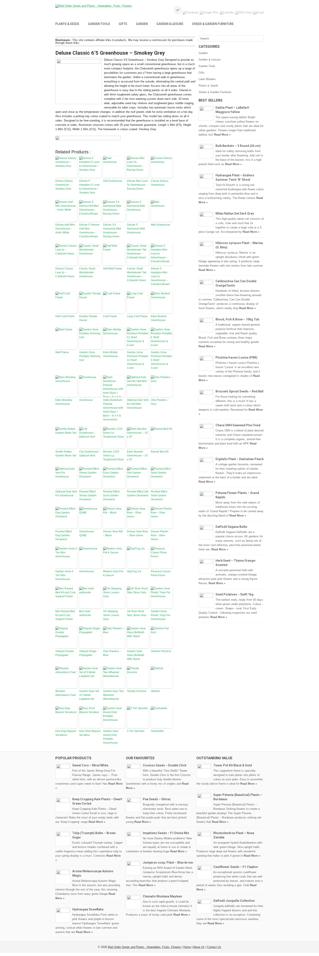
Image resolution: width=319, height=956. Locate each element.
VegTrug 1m (134, 571)
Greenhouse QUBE (86, 533)
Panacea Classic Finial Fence (161, 573)
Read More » (222, 134)
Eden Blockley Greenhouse (63, 401)
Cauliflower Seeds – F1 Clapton (235, 867)
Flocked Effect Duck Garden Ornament (111, 495)
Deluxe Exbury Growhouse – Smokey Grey (64, 184)
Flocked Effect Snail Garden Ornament (159, 495)
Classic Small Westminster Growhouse (87, 272)
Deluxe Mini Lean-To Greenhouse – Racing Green (138, 184)
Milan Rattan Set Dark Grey (234, 213)
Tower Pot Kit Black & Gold (232, 765)
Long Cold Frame (137, 316)
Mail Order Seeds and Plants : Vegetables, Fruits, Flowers (144, 947)
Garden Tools (99, 24)
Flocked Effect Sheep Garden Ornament (88, 495)
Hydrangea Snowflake (88, 909)
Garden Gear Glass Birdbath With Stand (135, 655)
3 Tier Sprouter (136, 731)
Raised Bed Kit (159, 451)
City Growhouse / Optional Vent (89, 453)
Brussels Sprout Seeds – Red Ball (239, 391)
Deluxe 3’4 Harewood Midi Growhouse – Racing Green (112, 230)
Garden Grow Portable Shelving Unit (89, 356)
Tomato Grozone (136, 691)
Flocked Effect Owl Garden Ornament (138, 493)
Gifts (123, 24)
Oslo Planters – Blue (112, 653)
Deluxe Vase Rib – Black (113, 533)
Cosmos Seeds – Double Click (164, 765)
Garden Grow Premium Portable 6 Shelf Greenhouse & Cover (161, 360)
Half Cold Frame (65, 316)
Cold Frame (110, 316)
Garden (142, 24)
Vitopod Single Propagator (88, 653)
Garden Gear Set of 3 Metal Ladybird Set (89, 695)
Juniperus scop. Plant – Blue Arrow (168, 862)
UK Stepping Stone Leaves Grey (111, 615)
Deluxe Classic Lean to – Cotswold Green (64, 272)
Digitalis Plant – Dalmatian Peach (239, 459)
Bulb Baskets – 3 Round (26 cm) (238, 146)
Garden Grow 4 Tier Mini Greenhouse (64, 575)
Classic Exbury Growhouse (159, 182)
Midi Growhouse (160, 224)
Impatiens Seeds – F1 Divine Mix (166, 833)
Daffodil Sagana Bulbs (231, 526)
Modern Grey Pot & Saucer (113, 573)
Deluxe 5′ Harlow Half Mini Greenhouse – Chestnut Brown (89, 230)
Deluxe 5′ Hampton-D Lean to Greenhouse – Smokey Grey (89, 186)
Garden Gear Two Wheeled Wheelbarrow (113, 695)
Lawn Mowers (207, 79)
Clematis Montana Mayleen (162, 896)
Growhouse (86, 400)
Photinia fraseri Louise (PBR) (236, 357)
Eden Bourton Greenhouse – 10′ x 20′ (137, 455)
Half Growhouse (112, 180)
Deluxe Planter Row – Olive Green (159, 535)
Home (187, 947)
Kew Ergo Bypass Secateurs (65, 733)
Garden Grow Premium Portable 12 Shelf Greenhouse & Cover (137, 360)
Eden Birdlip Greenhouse (110, 354)
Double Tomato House (88, 318)
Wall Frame (62, 352)
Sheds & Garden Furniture (213, 24)
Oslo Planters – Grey (160, 401)
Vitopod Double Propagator (64, 653)
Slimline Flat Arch (161, 651)
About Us (199, 947)
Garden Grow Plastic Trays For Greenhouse (160, 615)
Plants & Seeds (67, 24)
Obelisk (155, 691)
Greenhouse (86, 571)
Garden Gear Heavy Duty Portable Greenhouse (110, 737)
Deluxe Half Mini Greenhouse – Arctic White (65, 228)
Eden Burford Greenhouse (158, 318)
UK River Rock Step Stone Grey (136, 613)
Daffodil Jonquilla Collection (234, 900)
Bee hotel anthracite (85, 613)
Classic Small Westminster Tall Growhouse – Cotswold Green (136, 274)
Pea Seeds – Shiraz (157, 799)
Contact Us (214, 947)
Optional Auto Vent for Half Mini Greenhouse (138, 403)
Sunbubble (157, 731)
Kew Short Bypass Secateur (90, 733)
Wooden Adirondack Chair (65, 693)
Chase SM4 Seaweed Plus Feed (237, 425)
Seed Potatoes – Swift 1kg (234, 594)
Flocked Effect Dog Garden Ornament (63, 535)
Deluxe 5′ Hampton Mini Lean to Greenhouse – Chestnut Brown (160, 276)
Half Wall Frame (112, 268)
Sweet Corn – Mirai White (90, 765)
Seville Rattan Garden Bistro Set (65, 453)
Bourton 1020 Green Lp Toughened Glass (113, 455)
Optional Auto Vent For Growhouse (66, 493)
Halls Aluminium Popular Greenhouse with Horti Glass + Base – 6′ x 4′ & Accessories (113, 409)
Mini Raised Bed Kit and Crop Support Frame (65, 615)
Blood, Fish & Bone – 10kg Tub (237, 319)
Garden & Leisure (169, 24)
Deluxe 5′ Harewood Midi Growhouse (136, 228)
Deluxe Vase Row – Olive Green (137, 533)
